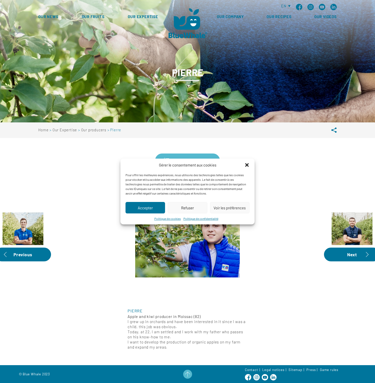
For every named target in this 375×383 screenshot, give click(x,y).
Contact (251, 370)
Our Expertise (65, 130)
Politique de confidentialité (200, 218)
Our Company (230, 16)
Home (43, 130)
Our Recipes (279, 16)
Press (311, 370)
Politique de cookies (167, 218)
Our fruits (93, 16)
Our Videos (325, 16)
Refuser (187, 208)
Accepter (145, 208)
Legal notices (273, 370)
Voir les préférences (230, 208)
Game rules (329, 370)
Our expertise (143, 16)
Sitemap (295, 370)
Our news (48, 16)
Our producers (94, 130)
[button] (246, 165)
